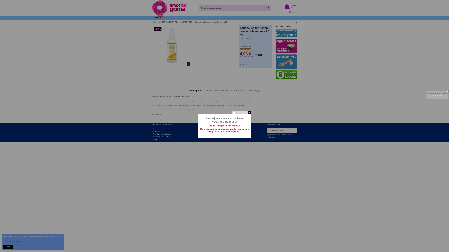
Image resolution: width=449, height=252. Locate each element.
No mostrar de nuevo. (241, 113)
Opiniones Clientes (437, 93)
